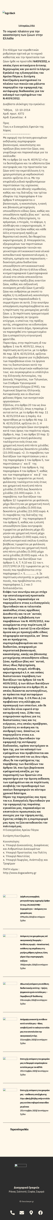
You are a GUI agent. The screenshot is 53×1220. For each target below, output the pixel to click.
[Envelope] (21, 1212)
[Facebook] (40, 1212)
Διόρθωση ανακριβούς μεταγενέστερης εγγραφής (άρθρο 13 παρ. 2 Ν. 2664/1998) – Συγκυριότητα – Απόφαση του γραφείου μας (35, 904)
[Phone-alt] (12, 1212)
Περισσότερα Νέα (19, 1129)
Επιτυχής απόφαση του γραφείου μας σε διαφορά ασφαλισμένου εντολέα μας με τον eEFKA (34, 1063)
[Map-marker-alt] (31, 1212)
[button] (26, 1129)
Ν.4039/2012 (40, 61)
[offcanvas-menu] (47, 13)
